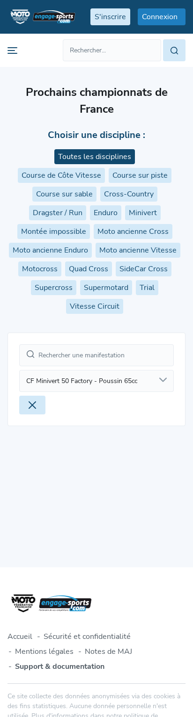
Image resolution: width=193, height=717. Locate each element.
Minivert (143, 213)
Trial (147, 287)
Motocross (40, 269)
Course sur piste (140, 175)
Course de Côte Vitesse (61, 175)
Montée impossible (53, 231)
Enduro (106, 213)
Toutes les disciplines (94, 157)
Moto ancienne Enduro (50, 250)
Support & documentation (59, 666)
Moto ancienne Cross (133, 231)
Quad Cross (88, 269)
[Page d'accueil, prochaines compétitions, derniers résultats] (41, 17)
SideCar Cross (143, 269)
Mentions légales (44, 651)
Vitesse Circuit (94, 306)
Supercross (54, 287)
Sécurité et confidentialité (87, 636)
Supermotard (106, 287)
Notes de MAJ (108, 651)
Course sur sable (64, 194)
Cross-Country (129, 194)
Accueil (19, 636)
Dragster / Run (57, 213)
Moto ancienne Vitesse (138, 250)
